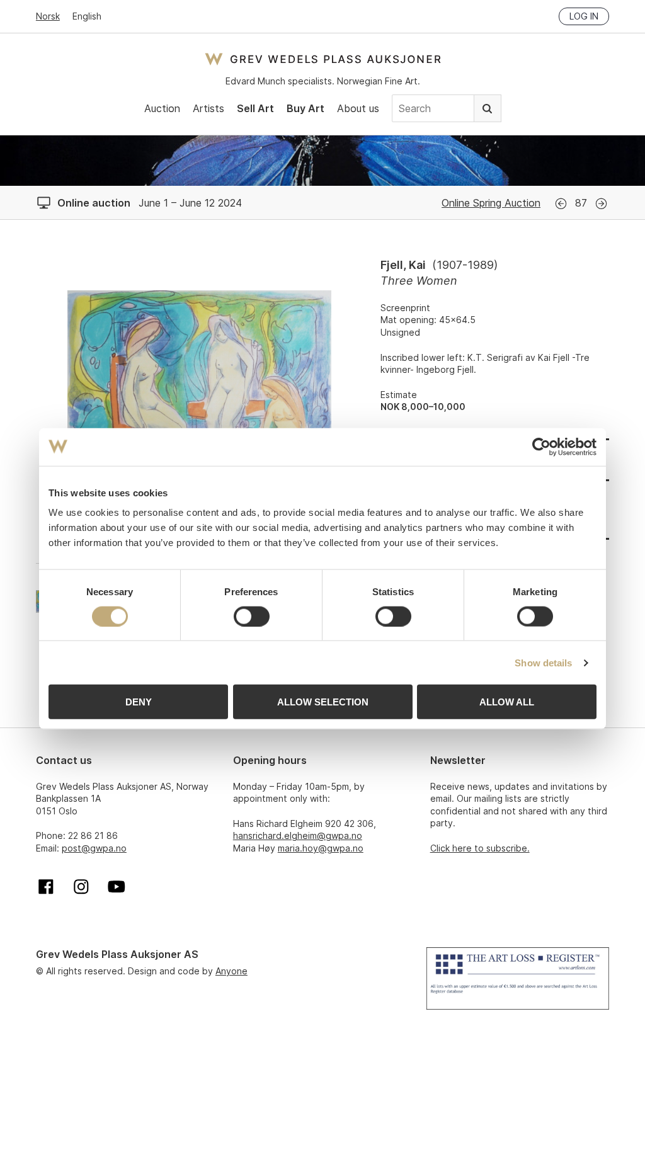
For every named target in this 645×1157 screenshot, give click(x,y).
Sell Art (255, 108)
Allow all (506, 702)
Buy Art (305, 108)
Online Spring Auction (491, 203)
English (86, 16)
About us (358, 108)
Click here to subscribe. (480, 848)
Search (487, 108)
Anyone (231, 971)
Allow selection (322, 702)
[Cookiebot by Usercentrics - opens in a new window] (541, 446)
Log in (583, 16)
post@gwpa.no (94, 848)
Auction (162, 108)
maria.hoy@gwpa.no (320, 848)
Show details (543, 662)
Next (601, 204)
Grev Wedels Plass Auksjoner (323, 59)
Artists (208, 108)
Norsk (48, 16)
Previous (561, 204)
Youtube (116, 887)
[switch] (252, 616)
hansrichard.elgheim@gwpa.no (297, 835)
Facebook (46, 887)
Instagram (81, 887)
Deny (138, 702)
